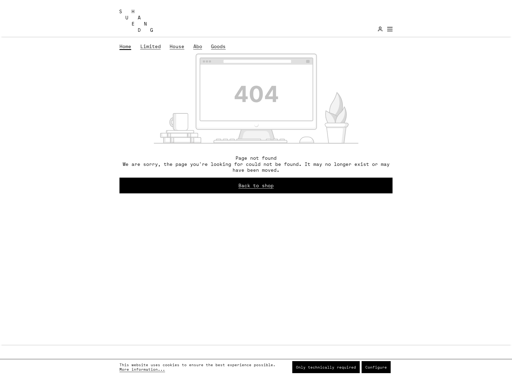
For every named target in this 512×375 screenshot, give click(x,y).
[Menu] (390, 29)
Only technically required (326, 367)
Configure (376, 367)
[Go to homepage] (146, 21)
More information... (142, 369)
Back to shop (256, 185)
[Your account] (380, 29)
